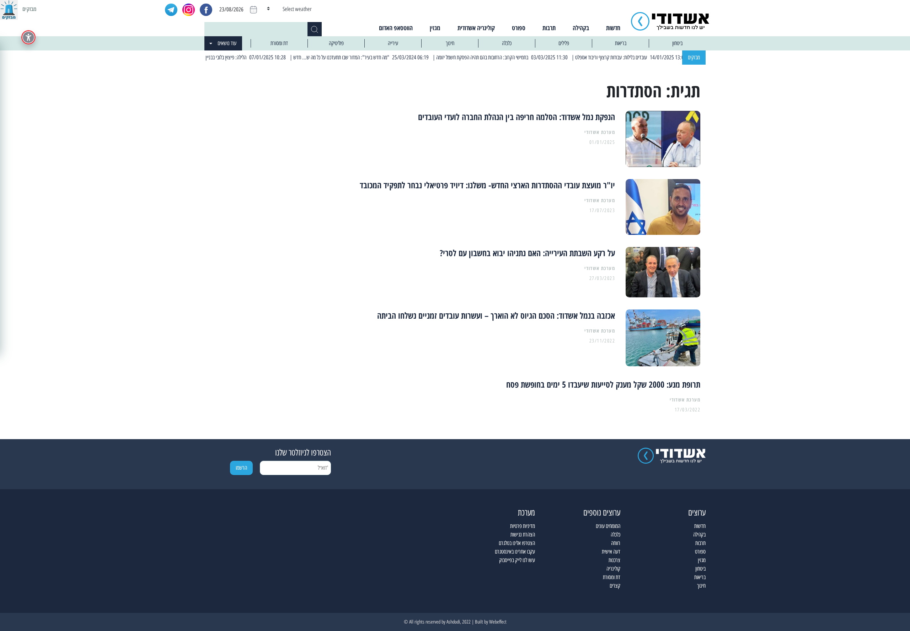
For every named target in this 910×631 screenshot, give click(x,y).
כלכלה (507, 43)
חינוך (450, 43)
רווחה (615, 543)
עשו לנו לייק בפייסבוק (517, 560)
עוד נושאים (227, 43)
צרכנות (614, 560)
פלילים (563, 43)
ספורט (518, 27)
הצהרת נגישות (522, 534)
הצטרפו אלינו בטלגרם (517, 543)
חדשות (613, 27)
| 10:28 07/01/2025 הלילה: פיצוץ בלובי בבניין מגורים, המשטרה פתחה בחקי (235, 57)
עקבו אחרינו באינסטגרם (515, 551)
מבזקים (694, 57)
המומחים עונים (608, 526)
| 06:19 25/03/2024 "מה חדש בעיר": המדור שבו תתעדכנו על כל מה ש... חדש (375, 57)
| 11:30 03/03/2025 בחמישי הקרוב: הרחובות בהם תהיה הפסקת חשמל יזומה (517, 57)
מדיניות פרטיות (522, 526)
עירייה (393, 43)
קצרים (615, 585)
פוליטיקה (336, 43)
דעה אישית (611, 551)
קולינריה (613, 568)
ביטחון (677, 43)
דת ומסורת (279, 43)
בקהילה (581, 27)
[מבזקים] (9, 9)
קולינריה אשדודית (476, 27)
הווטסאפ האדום (396, 27)
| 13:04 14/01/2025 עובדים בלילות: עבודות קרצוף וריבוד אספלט (645, 57)
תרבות (549, 27)
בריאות (620, 43)
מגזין (435, 27)
